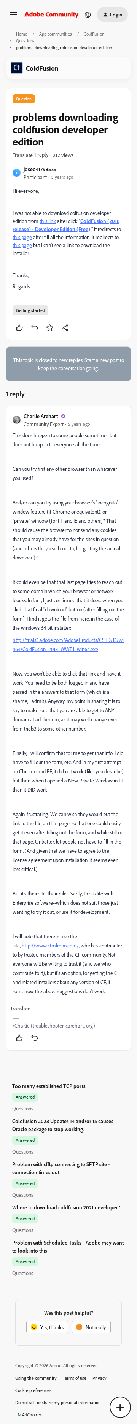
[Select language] (88, 14)
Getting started (30, 310)
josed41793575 (40, 169)
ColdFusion (94, 34)
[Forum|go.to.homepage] (51, 14)
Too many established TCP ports (49, 1086)
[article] (68, 728)
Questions (25, 41)
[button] (13, 16)
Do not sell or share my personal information (58, 1402)
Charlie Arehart (41, 416)
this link (48, 221)
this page (22, 237)
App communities (55, 34)
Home (21, 34)
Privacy (99, 1378)
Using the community (36, 1378)
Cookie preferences (33, 1390)
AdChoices (32, 1415)
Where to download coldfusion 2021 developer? (66, 1207)
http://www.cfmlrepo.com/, (51, 945)
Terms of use (74, 1378)
